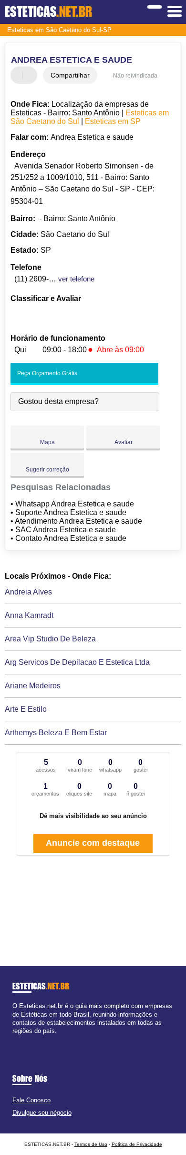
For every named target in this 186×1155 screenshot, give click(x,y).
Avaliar (123, 442)
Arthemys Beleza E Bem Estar (56, 733)
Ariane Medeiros (33, 686)
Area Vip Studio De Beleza (50, 639)
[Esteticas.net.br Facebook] (14, 1039)
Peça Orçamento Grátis (46, 373)
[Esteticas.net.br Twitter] (19, 1039)
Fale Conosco (31, 1100)
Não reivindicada (135, 75)
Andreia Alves (28, 592)
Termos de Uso (90, 1144)
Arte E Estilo (26, 709)
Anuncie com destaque (93, 843)
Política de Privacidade (137, 1144)
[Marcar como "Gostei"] (19, 75)
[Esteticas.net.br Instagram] (23, 1039)
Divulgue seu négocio (42, 1112)
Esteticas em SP (113, 121)
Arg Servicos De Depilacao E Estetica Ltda (77, 662)
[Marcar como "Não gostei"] (31, 75)
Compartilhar (70, 75)
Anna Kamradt (29, 615)
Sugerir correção (47, 469)
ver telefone (76, 279)
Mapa (47, 442)
